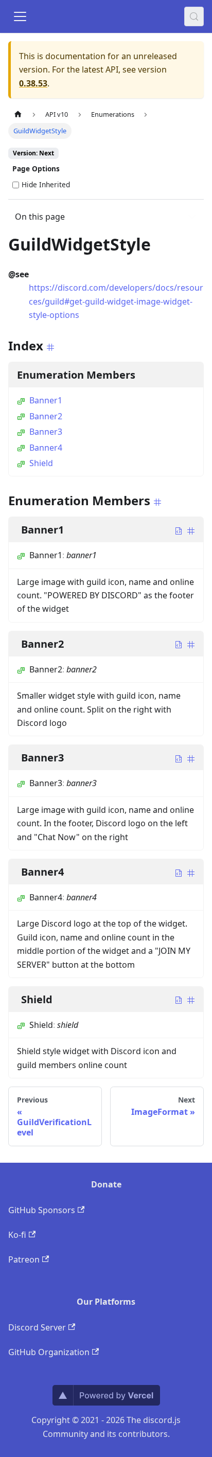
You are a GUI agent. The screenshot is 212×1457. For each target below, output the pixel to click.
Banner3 (45, 431)
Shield (41, 463)
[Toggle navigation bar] (20, 16)
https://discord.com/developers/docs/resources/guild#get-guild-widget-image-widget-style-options (116, 301)
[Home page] (18, 114)
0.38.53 (33, 83)
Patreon (24, 1259)
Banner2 (45, 416)
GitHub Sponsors (41, 1210)
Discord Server (37, 1327)
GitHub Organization (49, 1352)
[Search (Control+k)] (194, 16)
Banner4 (45, 447)
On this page (40, 216)
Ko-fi (17, 1234)
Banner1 (45, 400)
